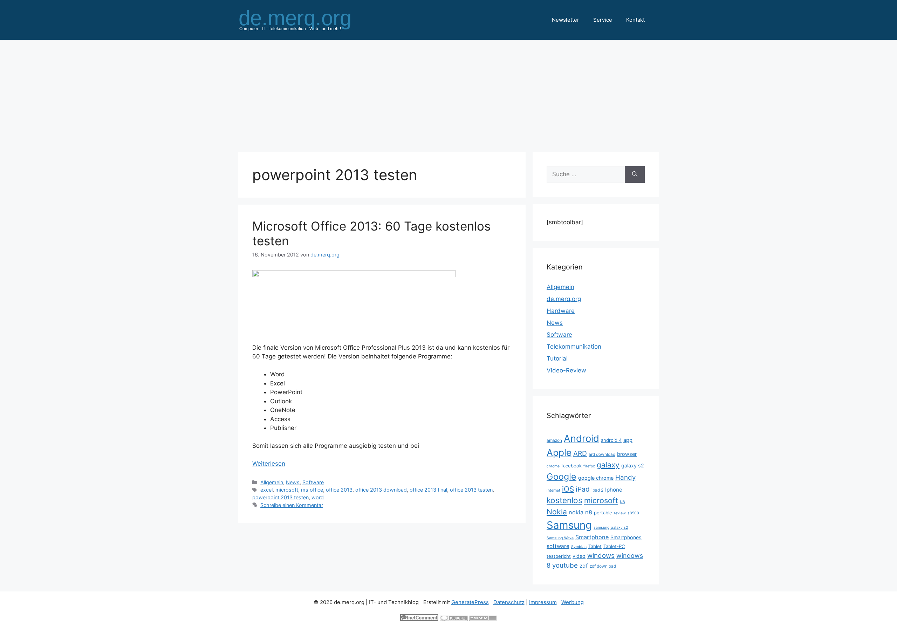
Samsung (569, 525)
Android (581, 438)
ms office (312, 490)
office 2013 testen (471, 490)
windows (601, 556)
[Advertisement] (448, 92)
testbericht (559, 556)
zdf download (603, 566)
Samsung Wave (560, 538)
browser (627, 454)
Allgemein (271, 482)
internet (553, 490)
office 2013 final (428, 490)
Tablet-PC (614, 546)
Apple (559, 452)
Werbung (572, 602)
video (579, 556)
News (293, 482)
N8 (622, 502)
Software (313, 482)
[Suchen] (635, 174)
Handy (625, 477)
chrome (553, 466)
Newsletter (565, 19)
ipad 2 (597, 490)
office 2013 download (381, 490)
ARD (580, 453)
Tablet (595, 546)
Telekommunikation (574, 346)
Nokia (557, 511)
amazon (554, 440)
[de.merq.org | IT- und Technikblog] (303, 19)
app (627, 440)
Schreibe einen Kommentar (291, 505)
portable (603, 512)
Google (561, 476)
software (558, 546)
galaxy (608, 464)
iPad (583, 489)
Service (602, 19)
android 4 (611, 440)
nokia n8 (580, 512)
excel (266, 490)
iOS (568, 489)
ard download (602, 454)
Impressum (543, 602)
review (620, 513)
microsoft (286, 490)
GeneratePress (470, 602)
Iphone (613, 489)
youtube (565, 565)
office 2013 (339, 490)
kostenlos (564, 500)
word (317, 497)
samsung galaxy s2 (611, 527)
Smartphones (626, 537)
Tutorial (557, 358)
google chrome (596, 478)
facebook (571, 465)
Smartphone (592, 537)
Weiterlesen (268, 463)
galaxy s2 (632, 465)
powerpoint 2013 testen (280, 497)
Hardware (561, 310)
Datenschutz (509, 602)
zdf (584, 565)
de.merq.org (564, 298)
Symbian (579, 547)
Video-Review (566, 370)
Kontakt (635, 19)
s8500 (633, 513)
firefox (589, 466)
